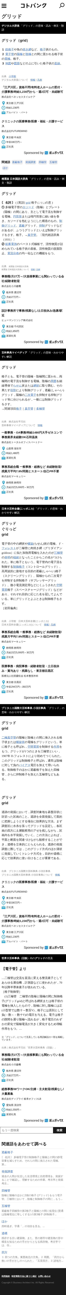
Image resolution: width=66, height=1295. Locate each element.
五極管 (53, 162)
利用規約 (6, 1276)
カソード (28, 207)
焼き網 (27, 49)
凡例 (39, 79)
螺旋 (30, 543)
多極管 (40, 408)
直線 (57, 63)
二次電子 (30, 394)
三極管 (58, 552)
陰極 (28, 54)
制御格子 (19, 566)
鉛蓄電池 (11, 244)
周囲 (53, 381)
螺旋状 (20, 742)
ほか (5, 168)
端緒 (16, 557)
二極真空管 (9, 737)
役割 (13, 390)
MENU (4, 5)
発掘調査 (30, 162)
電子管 (9, 54)
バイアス (24, 765)
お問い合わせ (44, 1276)
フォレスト (9, 548)
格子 (43, 49)
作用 (56, 746)
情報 (32, 79)
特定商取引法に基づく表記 (24, 1276)
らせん (17, 385)
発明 (7, 557)
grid (28, 202)
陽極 (20, 54)
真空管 (32, 235)
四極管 (42, 162)
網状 (36, 385)
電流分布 (13, 253)
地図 (8, 63)
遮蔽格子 (17, 162)
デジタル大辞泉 (11, 25)
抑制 (42, 225)
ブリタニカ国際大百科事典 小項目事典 (24, 708)
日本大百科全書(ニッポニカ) (18, 508)
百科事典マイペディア (14, 352)
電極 (7, 58)
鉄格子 (9, 49)
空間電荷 (33, 746)
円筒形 (17, 216)
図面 (17, 63)
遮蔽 (22, 225)
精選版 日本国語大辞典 (15, 178)
